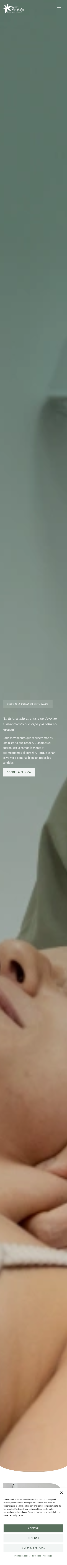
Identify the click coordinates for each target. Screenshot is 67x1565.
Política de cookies (22, 1556)
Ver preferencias (33, 1548)
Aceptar (33, 1528)
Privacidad (36, 1556)
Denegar (33, 1538)
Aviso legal (47, 1556)
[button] (61, 1493)
